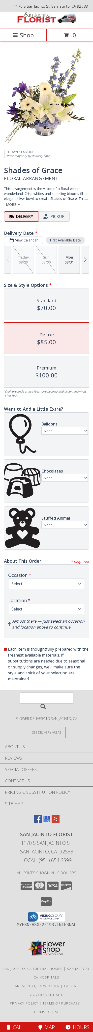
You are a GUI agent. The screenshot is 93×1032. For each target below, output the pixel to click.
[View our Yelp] (56, 821)
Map (48, 1027)
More (11, 204)
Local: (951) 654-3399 (47, 860)
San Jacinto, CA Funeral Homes (32, 968)
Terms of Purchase (61, 1003)
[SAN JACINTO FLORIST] (46, 22)
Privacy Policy (24, 1003)
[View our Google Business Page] (47, 821)
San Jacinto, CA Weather (36, 986)
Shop (27, 35)
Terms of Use (47, 1012)
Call (17, 1027)
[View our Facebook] (38, 821)
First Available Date (65, 240)
